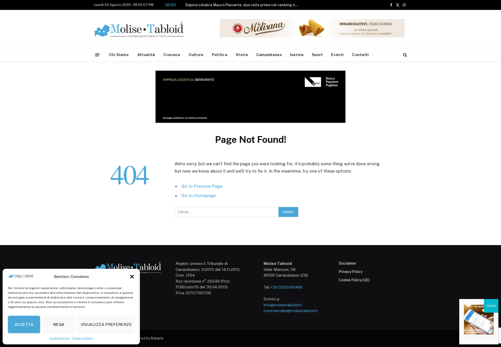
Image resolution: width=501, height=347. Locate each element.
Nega (59, 324)
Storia (242, 54)
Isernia (296, 54)
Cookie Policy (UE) (354, 280)
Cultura (196, 54)
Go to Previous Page (201, 186)
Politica (219, 54)
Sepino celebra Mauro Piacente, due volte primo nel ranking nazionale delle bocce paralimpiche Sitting (244, 5)
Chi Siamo (119, 54)
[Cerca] (404, 55)
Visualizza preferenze (106, 324)
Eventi (337, 54)
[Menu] (97, 54)
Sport (317, 54)
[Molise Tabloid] (146, 29)
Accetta (24, 324)
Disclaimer (347, 263)
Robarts (157, 338)
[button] (132, 276)
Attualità (146, 54)
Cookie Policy (59, 338)
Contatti (360, 54)
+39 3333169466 (286, 287)
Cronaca (171, 54)
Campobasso (269, 54)
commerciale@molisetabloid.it (291, 310)
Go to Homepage (198, 195)
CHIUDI (491, 306)
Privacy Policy (83, 338)
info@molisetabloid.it (283, 305)
